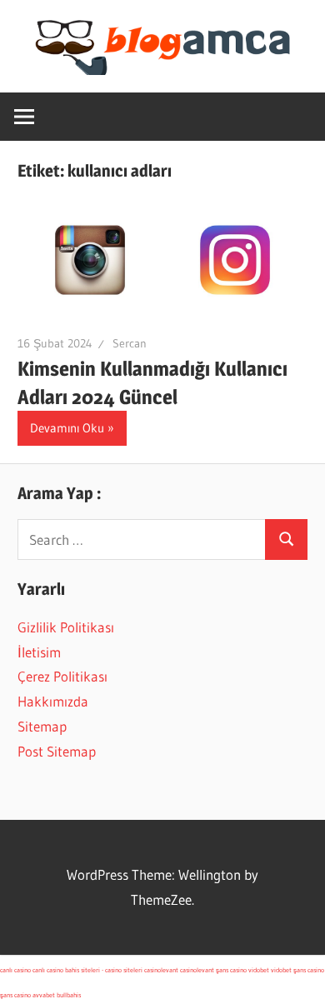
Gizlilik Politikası (66, 627)
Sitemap (42, 726)
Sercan (129, 343)
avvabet (43, 995)
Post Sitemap (57, 751)
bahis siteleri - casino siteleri (103, 970)
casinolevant (161, 970)
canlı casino (15, 970)
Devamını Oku (67, 428)
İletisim (39, 652)
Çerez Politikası (63, 676)
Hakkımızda (53, 701)
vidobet (258, 970)
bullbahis (69, 995)
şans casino (231, 970)
